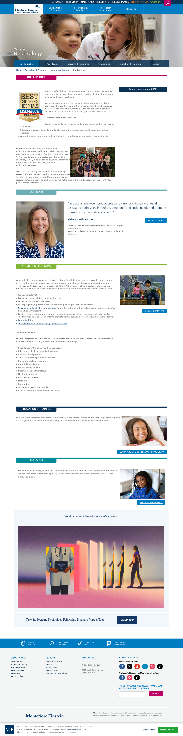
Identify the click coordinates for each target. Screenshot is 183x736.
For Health (105, 8)
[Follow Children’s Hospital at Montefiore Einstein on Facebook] (122, 677)
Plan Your (89, 643)
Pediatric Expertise (54, 661)
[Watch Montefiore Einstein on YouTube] (137, 666)
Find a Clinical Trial (120, 2)
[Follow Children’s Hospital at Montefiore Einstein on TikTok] (137, 677)
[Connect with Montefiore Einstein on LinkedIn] (145, 666)
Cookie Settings (148, 730)
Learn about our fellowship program (142, 452)
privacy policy (72, 729)
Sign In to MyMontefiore (56, 673)
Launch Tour (127, 619)
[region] (91, 729)
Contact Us (88, 658)
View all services (154, 311)
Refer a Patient (87, 2)
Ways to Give (155, 2)
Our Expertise (26, 64)
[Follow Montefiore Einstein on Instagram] (152, 666)
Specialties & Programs (55, 8)
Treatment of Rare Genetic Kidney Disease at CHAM (42, 323)
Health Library (72, 2)
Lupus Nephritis (25, 320)
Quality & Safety (18, 670)
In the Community (19, 664)
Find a (31, 643)
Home (19, 70)
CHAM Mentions (18, 667)
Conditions (104, 64)
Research (131, 9)
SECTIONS (50, 658)
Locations (15, 673)
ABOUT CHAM (18, 658)
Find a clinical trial (151, 502)
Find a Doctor (103, 2)
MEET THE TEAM (156, 220)
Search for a (62, 643)
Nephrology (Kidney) (60, 70)
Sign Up (156, 693)
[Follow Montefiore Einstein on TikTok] (160, 666)
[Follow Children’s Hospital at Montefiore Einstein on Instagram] (129, 677)
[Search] (167, 3)
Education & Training (130, 64)
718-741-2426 (91, 665)
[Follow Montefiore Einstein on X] (129, 666)
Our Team (52, 64)
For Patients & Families (80, 8)
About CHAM (57, 2)
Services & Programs (78, 64)
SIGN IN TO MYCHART (139, 2)
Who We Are (16, 661)
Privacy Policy (17, 676)
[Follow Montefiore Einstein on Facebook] (122, 666)
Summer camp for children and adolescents (38, 308)
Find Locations (120, 643)
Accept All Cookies (168, 730)
